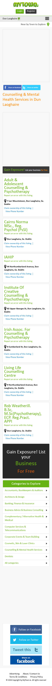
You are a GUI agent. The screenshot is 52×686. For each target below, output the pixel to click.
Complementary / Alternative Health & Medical (24, 518)
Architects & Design (14, 497)
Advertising (14, 674)
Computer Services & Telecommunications (15, 528)
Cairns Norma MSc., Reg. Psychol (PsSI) (16, 226)
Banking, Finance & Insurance (19, 503)
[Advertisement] (26, 55)
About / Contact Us (31, 674)
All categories (11, 563)
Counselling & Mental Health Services (23, 550)
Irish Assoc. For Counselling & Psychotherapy (17, 334)
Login (19, 11)
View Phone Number (15, 211)
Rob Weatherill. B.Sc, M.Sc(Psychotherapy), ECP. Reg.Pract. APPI (23, 414)
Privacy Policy (36, 677)
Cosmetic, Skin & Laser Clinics (20, 543)
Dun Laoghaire (10, 18)
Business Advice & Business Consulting (24, 510)
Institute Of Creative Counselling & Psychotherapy (16, 294)
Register (31, 11)
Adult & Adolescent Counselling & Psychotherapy (16, 186)
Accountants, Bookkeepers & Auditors (24, 490)
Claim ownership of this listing (17, 208)
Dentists (9, 556)
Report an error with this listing (18, 195)
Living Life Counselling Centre (14, 372)
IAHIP (9, 257)
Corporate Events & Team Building (22, 537)
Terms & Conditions (18, 677)
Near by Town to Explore (33, 24)
